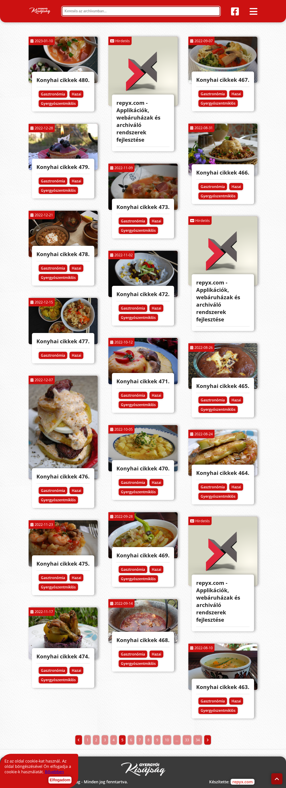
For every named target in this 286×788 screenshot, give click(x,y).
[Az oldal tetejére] (277, 779)
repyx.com (242, 781)
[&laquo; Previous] (78, 740)
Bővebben (54, 771)
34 (198, 739)
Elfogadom (60, 780)
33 (187, 739)
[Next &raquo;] (207, 740)
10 (167, 739)
